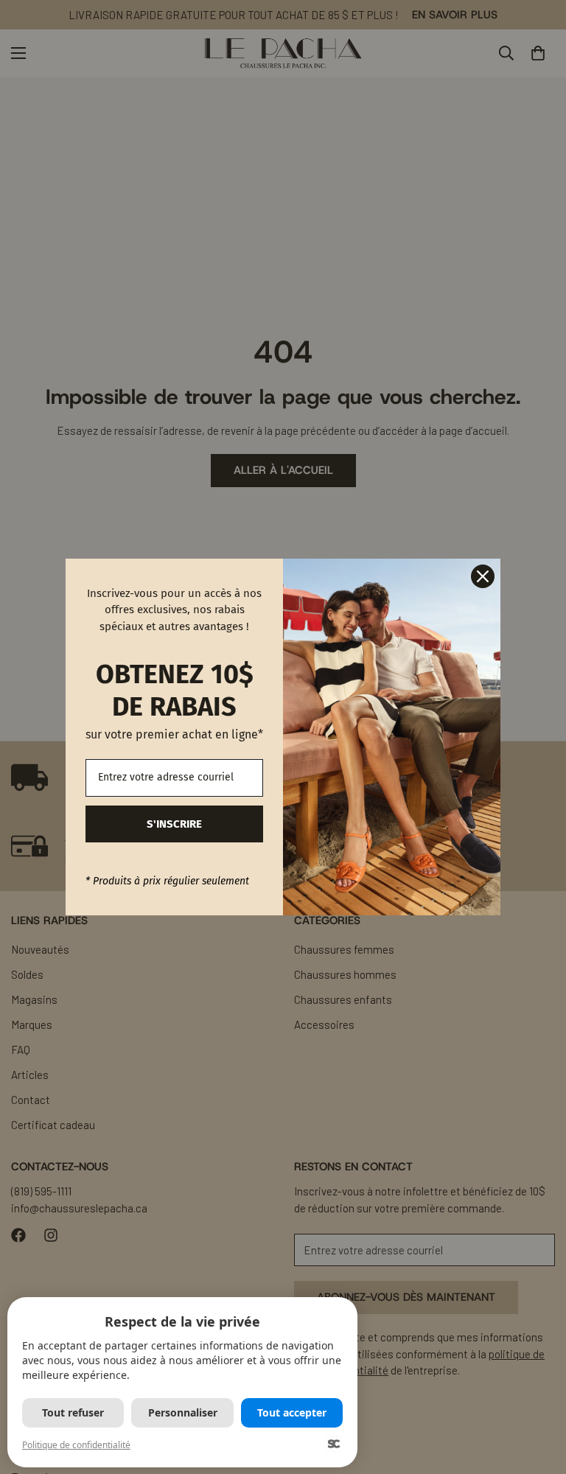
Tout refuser (73, 1412)
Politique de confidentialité (76, 1445)
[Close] (482, 576)
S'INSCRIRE (174, 824)
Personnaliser (182, 1412)
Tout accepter (291, 1412)
